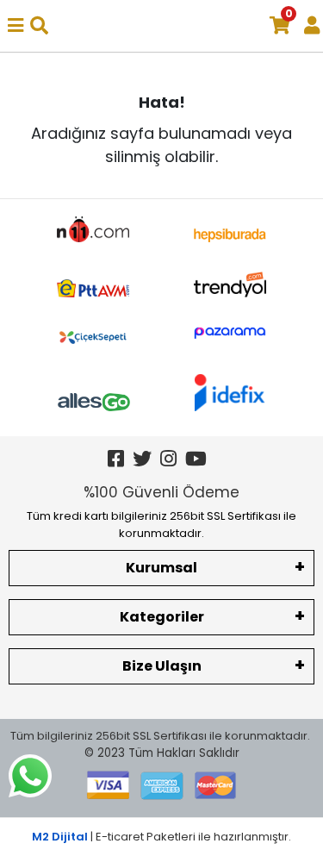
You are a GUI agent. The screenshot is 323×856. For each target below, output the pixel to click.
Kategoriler (162, 617)
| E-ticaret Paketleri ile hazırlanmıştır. (161, 836)
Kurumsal (161, 568)
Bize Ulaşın (162, 666)
